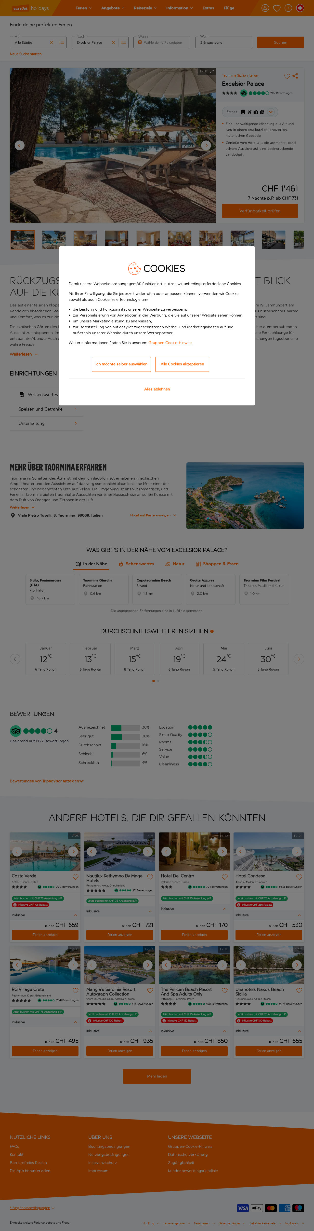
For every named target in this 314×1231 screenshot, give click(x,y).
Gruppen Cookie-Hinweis (170, 342)
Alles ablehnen (157, 389)
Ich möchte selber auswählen (121, 364)
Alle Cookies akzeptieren (182, 364)
